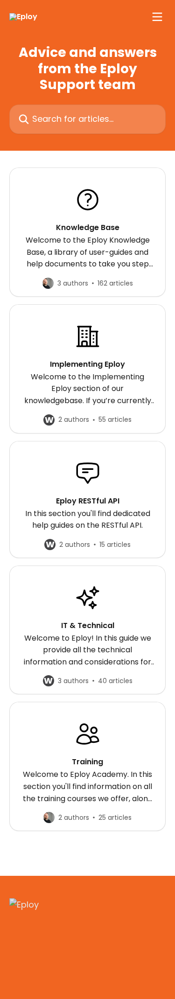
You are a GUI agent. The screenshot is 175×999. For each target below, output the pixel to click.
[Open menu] (157, 16)
